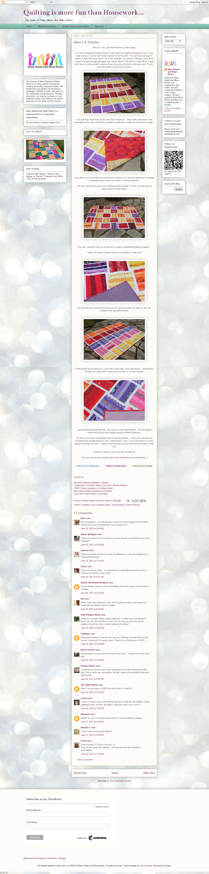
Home (29, 26)
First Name (31, 822)
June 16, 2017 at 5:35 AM (92, 528)
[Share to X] (138, 500)
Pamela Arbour (88, 666)
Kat (103, 430)
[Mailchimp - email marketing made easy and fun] (92, 840)
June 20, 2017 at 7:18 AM (92, 754)
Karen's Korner (88, 650)
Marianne (85, 714)
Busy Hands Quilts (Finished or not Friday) (93, 491)
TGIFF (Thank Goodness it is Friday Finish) (93, 488)
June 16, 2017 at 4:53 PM (92, 679)
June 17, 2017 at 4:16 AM (92, 722)
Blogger (167, 866)
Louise (84, 698)
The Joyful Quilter (89, 685)
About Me (99, 26)
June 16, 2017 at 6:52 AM (92, 545)
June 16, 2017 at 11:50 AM (92, 644)
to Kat (144, 444)
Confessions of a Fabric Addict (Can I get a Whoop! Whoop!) (100, 485)
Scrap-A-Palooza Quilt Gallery (75, 26)
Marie (83, 518)
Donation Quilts (103, 505)
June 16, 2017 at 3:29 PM (92, 660)
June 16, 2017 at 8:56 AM (92, 628)
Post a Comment (85, 759)
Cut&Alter (85, 634)
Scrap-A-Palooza (132, 505)
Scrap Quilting (117, 505)
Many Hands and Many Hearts (173, 71)
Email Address (34, 810)
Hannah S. (86, 727)
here (116, 457)
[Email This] (133, 500)
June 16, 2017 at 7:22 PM (92, 708)
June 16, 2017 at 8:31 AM (92, 577)
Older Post (149, 773)
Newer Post (80, 773)
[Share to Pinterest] (144, 500)
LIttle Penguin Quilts (90, 615)
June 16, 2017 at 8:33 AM (92, 593)
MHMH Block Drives (47, 26)
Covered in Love (138, 53)
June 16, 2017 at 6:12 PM (92, 692)
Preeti (83, 741)
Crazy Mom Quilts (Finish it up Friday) (91, 494)
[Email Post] (127, 500)
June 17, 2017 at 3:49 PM (92, 735)
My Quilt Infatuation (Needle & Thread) (91, 482)
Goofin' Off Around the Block (94, 582)
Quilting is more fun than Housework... (84, 12)
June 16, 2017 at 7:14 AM (92, 561)
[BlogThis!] (136, 500)
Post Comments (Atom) (120, 781)
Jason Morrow (146, 866)
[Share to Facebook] (141, 500)
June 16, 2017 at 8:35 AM (92, 609)
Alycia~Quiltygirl (89, 534)
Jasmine (85, 550)
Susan (84, 566)
